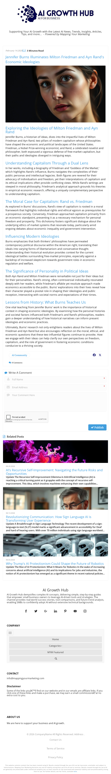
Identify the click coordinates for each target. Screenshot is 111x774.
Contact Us (56, 739)
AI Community (19, 355)
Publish (99, 427)
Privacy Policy (55, 757)
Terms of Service (55, 748)
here (75, 771)
